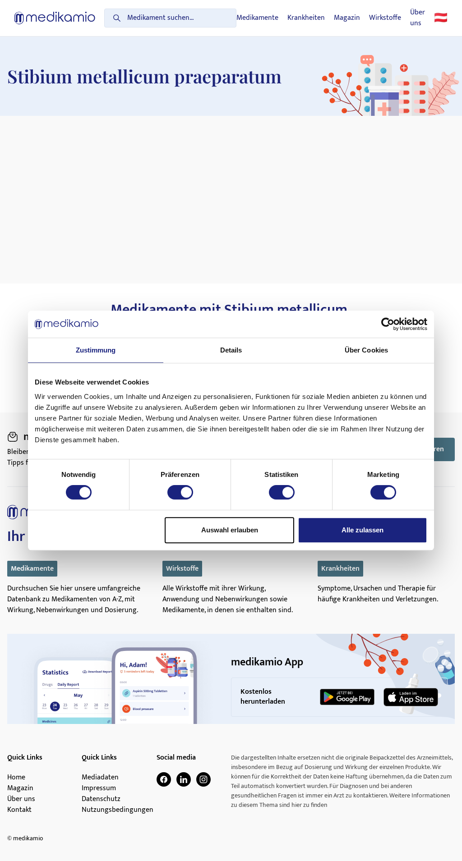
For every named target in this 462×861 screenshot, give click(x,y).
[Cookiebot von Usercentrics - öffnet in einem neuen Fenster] (387, 324)
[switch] (180, 492)
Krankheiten (306, 18)
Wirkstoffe (385, 18)
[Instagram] (203, 779)
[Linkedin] (183, 779)
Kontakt (19, 810)
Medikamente (257, 18)
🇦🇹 (441, 18)
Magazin (347, 18)
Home (16, 777)
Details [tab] (231, 350)
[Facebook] (164, 779)
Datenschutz (101, 799)
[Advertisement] (231, 183)
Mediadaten (100, 777)
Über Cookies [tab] (366, 350)
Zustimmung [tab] (96, 350)
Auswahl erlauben (229, 530)
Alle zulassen (362, 530)
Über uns (417, 18)
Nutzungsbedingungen (117, 810)
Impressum (99, 788)
